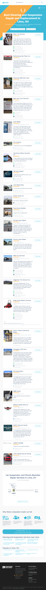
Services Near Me (19, 571)
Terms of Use (22, 588)
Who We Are (18, 576)
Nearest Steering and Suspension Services (7, 539)
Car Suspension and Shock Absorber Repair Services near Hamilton (9, 543)
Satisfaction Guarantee (20, 568)
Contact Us (17, 578)
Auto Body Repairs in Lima (8, 549)
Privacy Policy (15, 588)
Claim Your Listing (19, 574)
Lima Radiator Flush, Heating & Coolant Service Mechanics (20, 550)
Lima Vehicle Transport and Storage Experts (21, 554)
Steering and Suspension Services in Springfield (32, 543)
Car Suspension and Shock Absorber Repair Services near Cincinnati (33, 540)
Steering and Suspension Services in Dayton (20, 539)
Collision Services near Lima (32, 554)
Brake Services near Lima (32, 549)
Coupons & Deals (31, 29)
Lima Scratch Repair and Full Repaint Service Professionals (8, 554)
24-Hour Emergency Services (18, 29)
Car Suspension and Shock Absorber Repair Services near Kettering (21, 543)
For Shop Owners (19, 572)
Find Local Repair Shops (20, 570)
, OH (17, 548)
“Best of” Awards (19, 575)
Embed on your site (24, 501)
